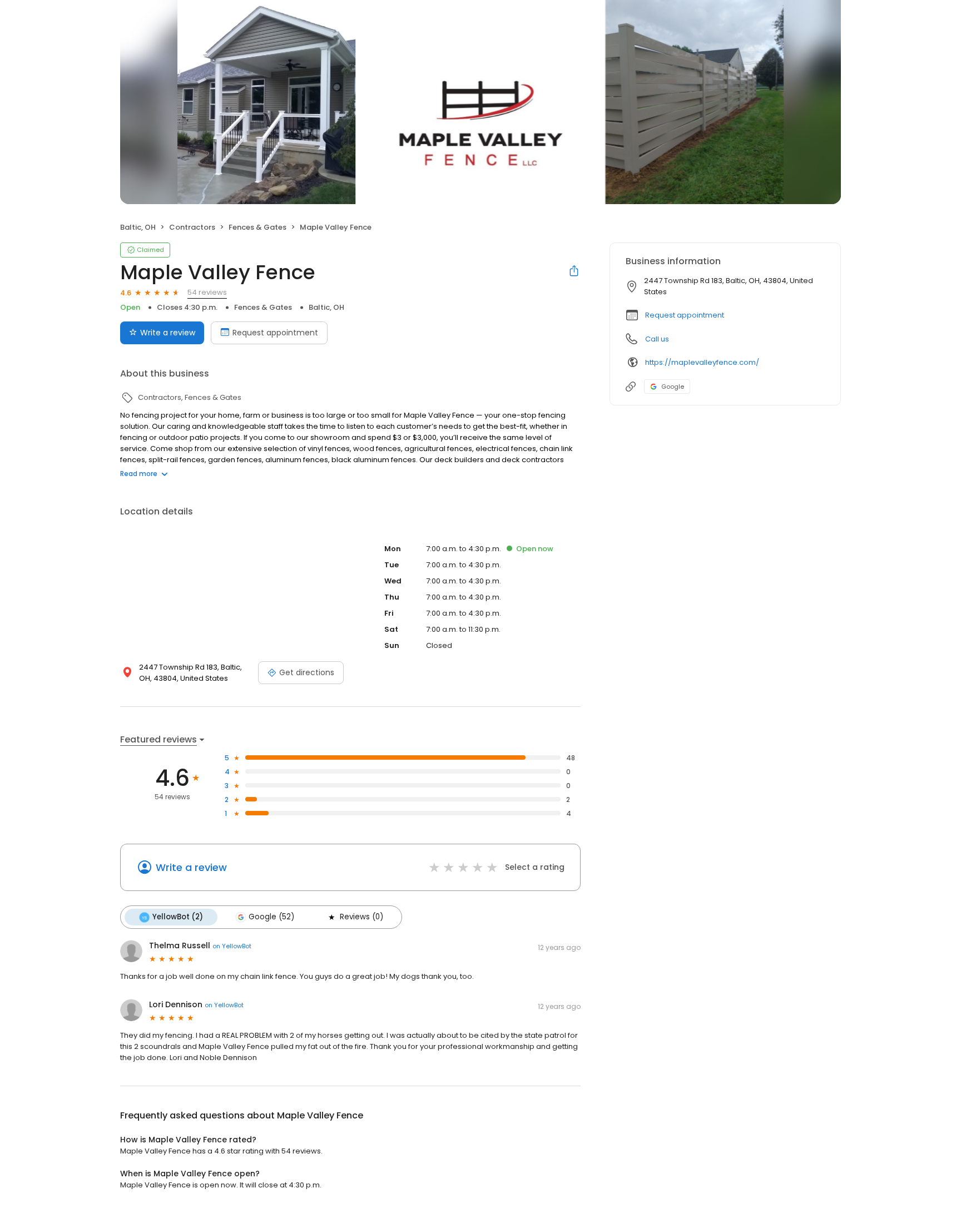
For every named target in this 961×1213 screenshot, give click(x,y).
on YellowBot (231, 946)
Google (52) (271, 917)
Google (672, 386)
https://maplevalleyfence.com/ (702, 362)
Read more (138, 473)
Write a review (167, 332)
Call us (657, 339)
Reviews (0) (361, 917)
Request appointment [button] (684, 315)
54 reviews (207, 292)
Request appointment (275, 332)
